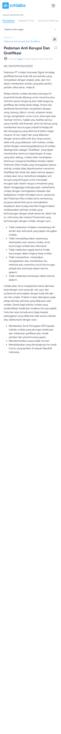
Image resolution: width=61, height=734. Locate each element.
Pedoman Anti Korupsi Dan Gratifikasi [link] (22, 41)
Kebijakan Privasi (26, 20)
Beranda (8, 37)
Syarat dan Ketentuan (48, 20)
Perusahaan (9, 20)
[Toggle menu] (53, 6)
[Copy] (54, 39)
